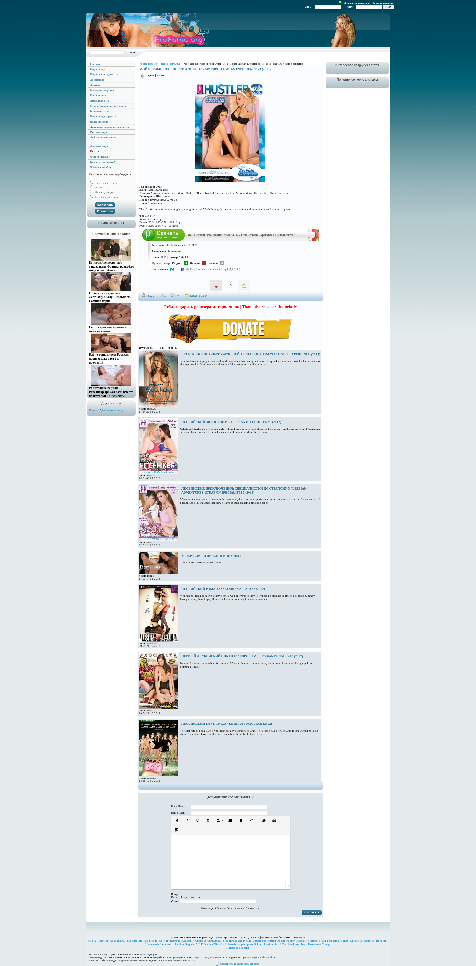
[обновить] (175, 250)
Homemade (152, 944)
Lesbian (179, 944)
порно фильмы (156, 75)
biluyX (150, 296)
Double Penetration (264, 940)
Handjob (369, 940)
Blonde (153, 940)
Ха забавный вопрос (106, 196)
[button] (176, 820)
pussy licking (254, 944)
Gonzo (344, 940)
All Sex (92, 940)
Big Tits (143, 940)
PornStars (234, 944)
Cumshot (200, 940)
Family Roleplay (296, 940)
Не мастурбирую (104, 192)
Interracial (166, 944)
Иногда (99, 187)
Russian (268, 944)
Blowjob (164, 940)
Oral (223, 944)
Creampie (188, 940)
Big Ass (121, 940)
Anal (113, 940)
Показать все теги (237, 947)
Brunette (175, 940)
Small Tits (280, 944)
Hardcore (381, 940)
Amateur (103, 940)
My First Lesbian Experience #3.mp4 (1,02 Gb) (212, 269)
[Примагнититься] (313, 240)
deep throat (230, 940)
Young (326, 944)
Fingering (333, 940)
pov (243, 944)
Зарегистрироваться (357, 3)
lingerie (189, 944)
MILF (199, 944)
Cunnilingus (214, 940)
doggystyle (244, 940)
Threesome (314, 944)
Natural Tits (211, 944)
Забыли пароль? (383, 3)
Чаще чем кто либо (106, 182)
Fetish (322, 940)
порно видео (146, 575)
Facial (281, 940)
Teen (303, 944)
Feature (312, 940)
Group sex (356, 940)
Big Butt (132, 940)
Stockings (293, 944)
